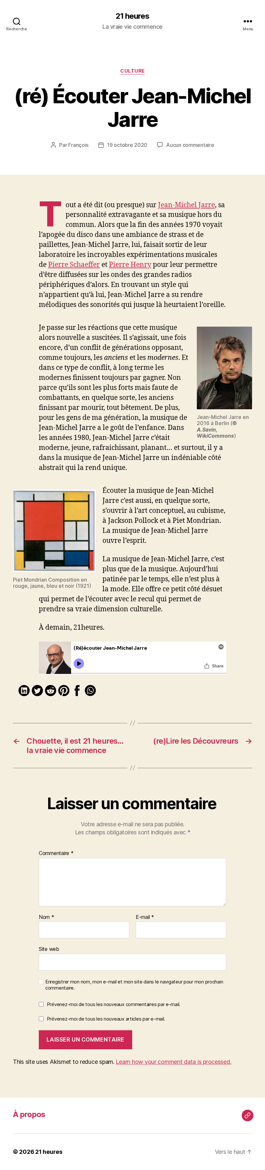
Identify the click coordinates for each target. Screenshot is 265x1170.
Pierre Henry (130, 264)
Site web (49, 949)
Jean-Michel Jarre (186, 205)
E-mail (145, 917)
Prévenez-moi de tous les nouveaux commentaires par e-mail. (113, 1004)
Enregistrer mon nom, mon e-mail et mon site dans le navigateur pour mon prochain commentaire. (134, 985)
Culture (132, 71)
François (78, 145)
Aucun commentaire (190, 145)
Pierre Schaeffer (74, 264)
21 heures (132, 16)
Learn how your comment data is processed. (173, 1061)
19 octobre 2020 (127, 145)
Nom (46, 917)
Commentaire (56, 853)
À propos (29, 1114)
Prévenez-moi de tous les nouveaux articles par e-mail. (106, 1019)
